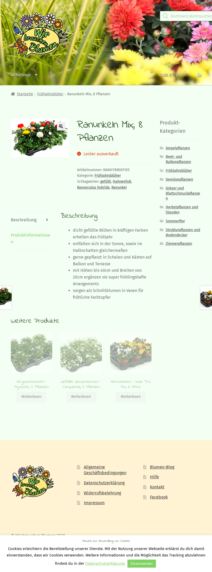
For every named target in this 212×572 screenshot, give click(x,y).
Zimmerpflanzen (179, 243)
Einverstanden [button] (142, 564)
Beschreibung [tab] (23, 219)
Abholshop (21, 74)
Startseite (25, 94)
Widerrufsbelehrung (102, 492)
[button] (61, 126)
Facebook (159, 497)
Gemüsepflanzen (179, 179)
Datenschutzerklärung (104, 482)
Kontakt (157, 487)
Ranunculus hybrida (93, 187)
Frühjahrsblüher (50, 94)
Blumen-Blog (162, 467)
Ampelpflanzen (178, 148)
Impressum (94, 502)
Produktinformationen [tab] (30, 238)
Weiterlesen (31, 396)
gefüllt (105, 181)
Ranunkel (119, 187)
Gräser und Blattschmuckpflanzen (183, 193)
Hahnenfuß (122, 181)
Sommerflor (175, 221)
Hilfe (154, 476)
